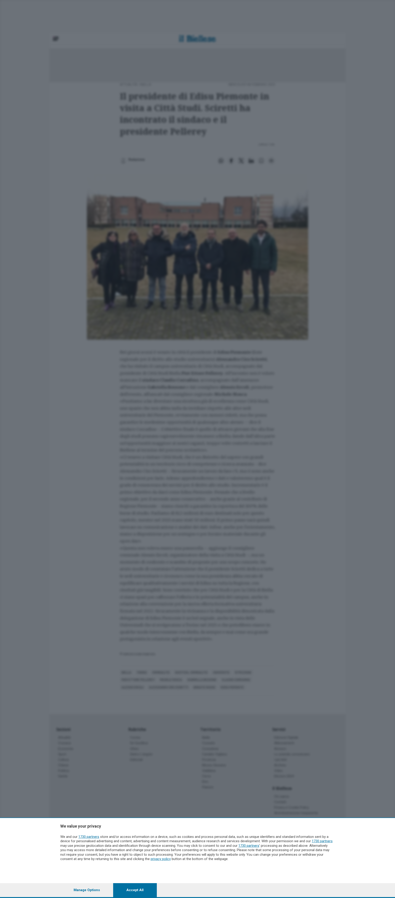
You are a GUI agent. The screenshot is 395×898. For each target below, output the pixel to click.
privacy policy (161, 859)
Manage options (87, 890)
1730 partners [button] (88, 837)
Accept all (135, 890)
